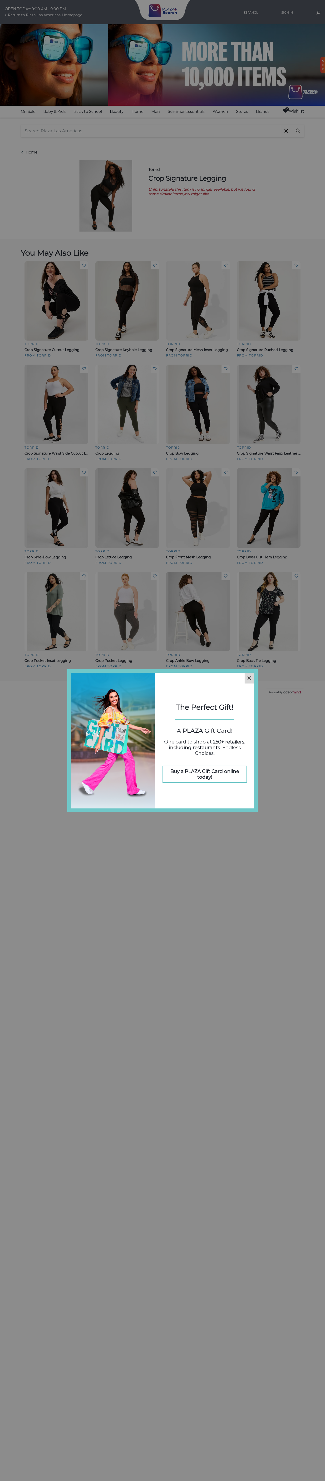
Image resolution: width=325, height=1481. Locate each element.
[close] (249, 678)
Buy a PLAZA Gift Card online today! (204, 774)
